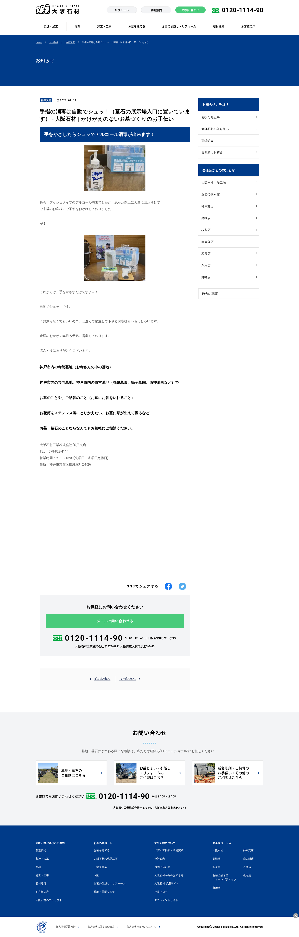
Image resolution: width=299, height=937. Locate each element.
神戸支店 (70, 42)
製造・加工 (42, 858)
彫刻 (38, 867)
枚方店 (206, 230)
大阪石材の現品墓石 (106, 858)
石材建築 (41, 883)
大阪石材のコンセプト (49, 900)
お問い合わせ (162, 867)
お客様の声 (42, 891)
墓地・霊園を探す (104, 891)
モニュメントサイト (166, 900)
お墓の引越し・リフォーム (109, 883)
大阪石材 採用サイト (166, 883)
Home (39, 42)
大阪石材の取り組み (215, 129)
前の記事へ (102, 679)
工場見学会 (100, 867)
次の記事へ (127, 679)
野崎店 (206, 277)
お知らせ (53, 42)
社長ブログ (161, 891)
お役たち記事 (210, 117)
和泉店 (206, 254)
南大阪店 (207, 242)
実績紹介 (207, 141)
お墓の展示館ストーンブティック (224, 877)
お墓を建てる (102, 850)
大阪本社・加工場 (213, 182)
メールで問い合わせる (115, 621)
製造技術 (41, 850)
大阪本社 (218, 850)
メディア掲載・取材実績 (168, 850)
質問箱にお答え (212, 152)
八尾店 (206, 265)
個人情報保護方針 (65, 926)
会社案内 (159, 858)
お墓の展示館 (210, 194)
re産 (96, 875)
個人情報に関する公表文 (101, 926)
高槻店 (206, 218)
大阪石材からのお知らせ (168, 875)
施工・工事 (42, 875)
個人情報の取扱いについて (141, 926)
